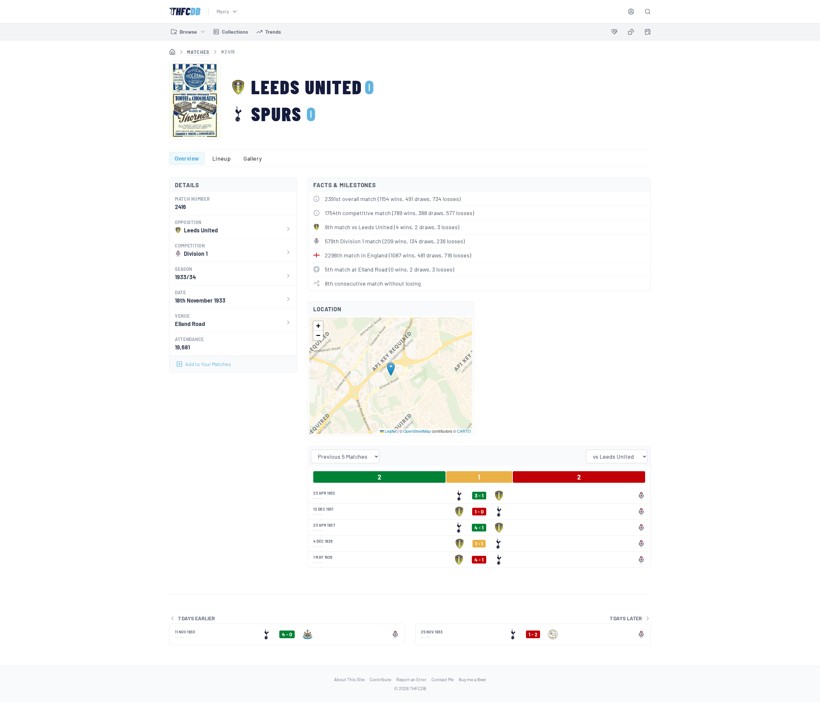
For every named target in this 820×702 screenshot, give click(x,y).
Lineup (221, 158)
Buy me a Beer (472, 679)
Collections (235, 32)
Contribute (380, 679)
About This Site (349, 679)
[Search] (647, 11)
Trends (273, 32)
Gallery (252, 158)
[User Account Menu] (631, 11)
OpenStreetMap (417, 431)
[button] (391, 369)
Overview (187, 158)
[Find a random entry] (631, 32)
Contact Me (442, 679)
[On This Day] (647, 33)
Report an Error (411, 679)
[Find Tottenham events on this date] (647, 32)
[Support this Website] (614, 32)
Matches (198, 52)
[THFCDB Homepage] (185, 11)
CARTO (464, 431)
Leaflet (390, 431)
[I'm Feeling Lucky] (631, 32)
